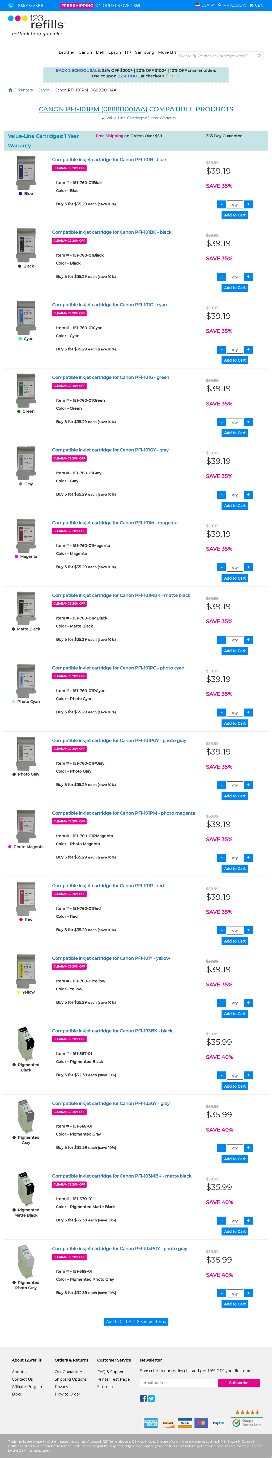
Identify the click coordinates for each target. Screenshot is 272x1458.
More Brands (171, 52)
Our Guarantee (68, 1371)
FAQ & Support (111, 1371)
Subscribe (239, 1382)
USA (205, 5)
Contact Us (22, 1379)
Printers (25, 90)
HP (128, 52)
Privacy (61, 1386)
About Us (20, 1371)
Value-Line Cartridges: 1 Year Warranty (141, 118)
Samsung (144, 52)
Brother (67, 52)
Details (172, 76)
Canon (85, 52)
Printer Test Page (113, 1379)
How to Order (67, 1394)
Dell (100, 52)
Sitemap (105, 1386)
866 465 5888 (30, 5)
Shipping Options (71, 1379)
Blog (16, 1394)
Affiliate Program (28, 1386)
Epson (114, 52)
